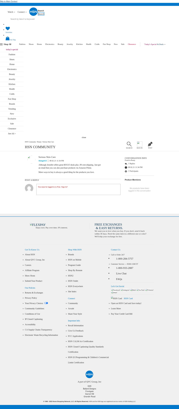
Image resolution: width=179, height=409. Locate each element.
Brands (12, 104)
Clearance (132, 44)
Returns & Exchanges (34, 293)
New (116, 44)
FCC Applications (75, 336)
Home (39, 44)
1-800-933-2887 (124, 267)
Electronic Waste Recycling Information (41, 335)
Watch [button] (11, 12)
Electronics (49, 44)
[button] (89, 40)
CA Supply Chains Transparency (38, 330)
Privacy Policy (31, 298)
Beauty (60, 44)
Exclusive (12, 119)
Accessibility (30, 324)
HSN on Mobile (74, 260)
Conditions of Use (32, 314)
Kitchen (79, 44)
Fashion (22, 44)
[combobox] (54, 19)
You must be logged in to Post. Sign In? (53, 187)
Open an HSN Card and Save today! (126, 303)
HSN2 (70, 276)
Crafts (97, 44)
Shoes (31, 44)
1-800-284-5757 (124, 258)
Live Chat (121, 273)
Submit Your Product (33, 281)
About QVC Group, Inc (35, 260)
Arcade (71, 308)
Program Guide (74, 265)
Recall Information (75, 325)
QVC (89, 386)
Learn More (116, 308)
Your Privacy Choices (34, 303)
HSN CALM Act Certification (80, 341)
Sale (122, 44)
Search (41, 10)
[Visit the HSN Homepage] (33, 15)
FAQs (119, 279)
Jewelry (70, 44)
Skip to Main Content (8, 1)
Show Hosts (30, 276)
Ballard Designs (89, 388)
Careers (28, 265)
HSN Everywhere (75, 286)
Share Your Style (75, 314)
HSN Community (30, 142)
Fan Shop (106, 44)
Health (88, 44)
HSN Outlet (73, 281)
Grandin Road (89, 396)
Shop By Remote (75, 270)
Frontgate (89, 391)
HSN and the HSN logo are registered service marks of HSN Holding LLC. (89, 401)
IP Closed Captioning (34, 319)
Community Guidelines (34, 308)
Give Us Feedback (75, 331)
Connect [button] (21, 12)
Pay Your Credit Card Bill (121, 314)
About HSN (30, 254)
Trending (12, 109)
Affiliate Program (32, 270)
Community (73, 303)
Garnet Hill (89, 394)
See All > (12, 133)
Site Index (72, 291)
